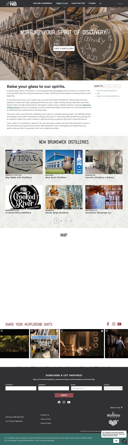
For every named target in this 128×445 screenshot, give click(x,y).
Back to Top (115, 408)
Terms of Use (46, 419)
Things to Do (62, 3)
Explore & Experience (42, 3)
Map (98, 93)
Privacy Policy (46, 423)
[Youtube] (68, 402)
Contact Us (45, 415)
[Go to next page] (71, 222)
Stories (92, 3)
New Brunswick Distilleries (106, 91)
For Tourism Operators (14, 421)
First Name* (9, 385)
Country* (106, 385)
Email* (73, 385)
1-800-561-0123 (18, 417)
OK (116, 441)
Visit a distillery (64, 48)
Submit (64, 395)
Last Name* (41, 385)
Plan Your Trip (78, 3)
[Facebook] (59, 402)
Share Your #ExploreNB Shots (108, 96)
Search (100, 3)
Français (120, 3)
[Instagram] (64, 402)
